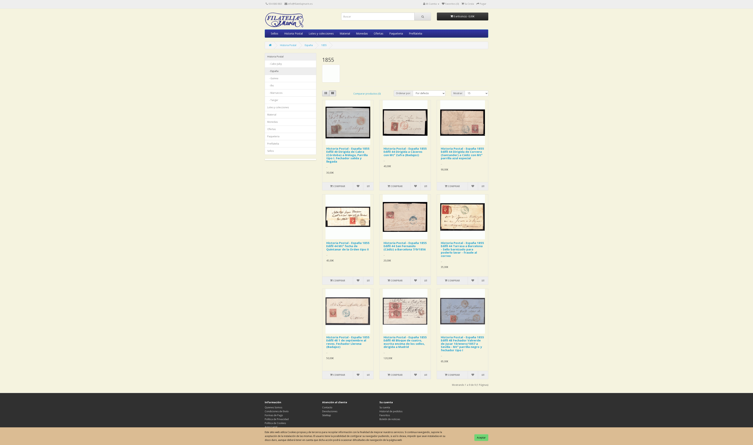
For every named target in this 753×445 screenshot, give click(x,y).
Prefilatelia (415, 33)
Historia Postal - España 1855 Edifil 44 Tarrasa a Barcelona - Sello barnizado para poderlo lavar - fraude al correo (462, 249)
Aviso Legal (271, 427)
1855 (324, 45)
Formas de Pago (274, 415)
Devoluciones (329, 411)
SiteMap (326, 415)
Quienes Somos (273, 407)
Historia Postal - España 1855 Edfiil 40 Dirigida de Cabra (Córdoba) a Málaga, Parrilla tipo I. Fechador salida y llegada (347, 155)
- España (272, 71)
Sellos (274, 33)
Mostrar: (458, 93)
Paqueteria (396, 33)
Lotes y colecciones (321, 33)
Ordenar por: (403, 93)
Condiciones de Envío (277, 411)
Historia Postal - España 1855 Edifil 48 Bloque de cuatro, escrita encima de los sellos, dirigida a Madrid (405, 342)
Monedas (362, 33)
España (309, 45)
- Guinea (272, 78)
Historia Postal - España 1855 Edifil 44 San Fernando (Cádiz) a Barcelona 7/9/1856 (405, 246)
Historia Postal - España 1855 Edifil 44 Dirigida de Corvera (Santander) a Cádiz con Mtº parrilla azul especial (462, 153)
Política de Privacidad (277, 419)
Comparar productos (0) (367, 93)
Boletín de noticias (389, 419)
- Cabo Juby (274, 64)
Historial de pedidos (390, 411)
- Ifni (270, 85)
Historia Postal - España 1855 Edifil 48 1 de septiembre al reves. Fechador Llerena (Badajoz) (347, 342)
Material (345, 33)
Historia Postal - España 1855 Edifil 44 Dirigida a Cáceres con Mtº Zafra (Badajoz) (405, 152)
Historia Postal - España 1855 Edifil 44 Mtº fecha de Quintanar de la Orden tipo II (347, 246)
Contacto (327, 407)
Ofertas (378, 33)
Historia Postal (293, 33)
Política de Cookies (275, 423)
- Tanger (272, 100)
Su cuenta (384, 407)
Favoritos (384, 415)
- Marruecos (274, 93)
